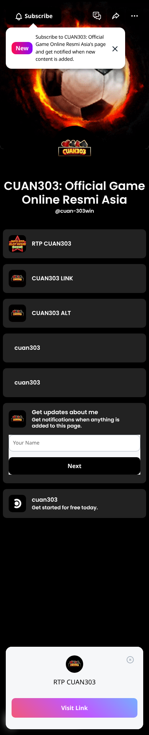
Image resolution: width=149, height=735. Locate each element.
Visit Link (74, 708)
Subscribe (38, 16)
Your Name (26, 442)
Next (74, 466)
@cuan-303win (74, 210)
